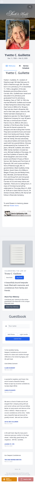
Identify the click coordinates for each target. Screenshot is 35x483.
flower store (14, 206)
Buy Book (19, 277)
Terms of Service (22, 474)
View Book (9, 277)
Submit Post (17, 339)
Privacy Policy (12, 474)
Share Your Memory (12, 307)
